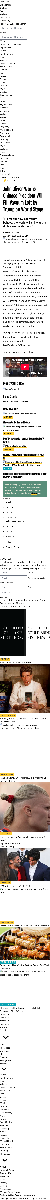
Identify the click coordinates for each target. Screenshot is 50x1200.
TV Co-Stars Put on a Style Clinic (15, 886)
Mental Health (6, 129)
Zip (29, 586)
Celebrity (4, 91)
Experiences (5, 4)
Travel (2, 57)
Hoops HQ (5, 20)
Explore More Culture (10, 843)
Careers (3, 1185)
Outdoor (4, 158)
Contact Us (5, 1173)
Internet (3, 85)
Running (4, 139)
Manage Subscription (10, 1192)
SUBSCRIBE (11, 517)
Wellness (4, 14)
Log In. (21, 520)
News (2, 98)
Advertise (4, 1176)
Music (3, 82)
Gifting (3, 171)
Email (30, 572)
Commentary (6, 95)
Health (3, 123)
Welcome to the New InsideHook (16, 422)
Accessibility (6, 1188)
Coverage (4, 1050)
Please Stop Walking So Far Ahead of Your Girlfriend (24, 925)
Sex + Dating (7, 922)
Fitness (3, 120)
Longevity (4, 126)
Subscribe (14, 23)
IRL (1, 1054)
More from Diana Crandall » (16, 401)
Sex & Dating (6, 66)
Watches (4, 107)
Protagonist (5, 1060)
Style (2, 11)
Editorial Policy (7, 1169)
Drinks (3, 50)
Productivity (6, 136)
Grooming (4, 110)
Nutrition (4, 133)
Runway (4, 101)
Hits (2, 1044)
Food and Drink (7, 155)
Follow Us (4, 23)
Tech (2, 164)
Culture (3, 7)
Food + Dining (6, 53)
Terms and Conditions (24, 600)
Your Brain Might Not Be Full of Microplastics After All (23, 456)
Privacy (3, 1182)
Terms (2, 1179)
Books (3, 76)
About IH (4, 1166)
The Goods (5, 17)
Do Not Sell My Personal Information (17, 1195)
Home (3, 152)
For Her (3, 161)
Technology (7, 774)
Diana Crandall (13, 232)
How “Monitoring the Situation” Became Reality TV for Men (23, 440)
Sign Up (3, 596)
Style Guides (6, 104)
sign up (34, 493)
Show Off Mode (7, 63)
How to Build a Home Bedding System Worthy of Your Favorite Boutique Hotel (25, 475)
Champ (3, 1057)
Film (2, 72)
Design (3, 79)
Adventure (5, 60)
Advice (3, 117)
